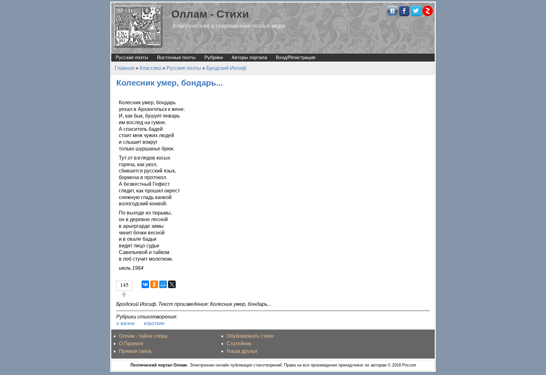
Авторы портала (249, 57)
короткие (154, 323)
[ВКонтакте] (145, 284)
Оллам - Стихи (210, 14)
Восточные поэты (176, 57)
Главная (124, 68)
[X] (172, 284)
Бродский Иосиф (226, 68)
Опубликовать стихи (250, 336)
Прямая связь (135, 351)
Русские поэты (132, 57)
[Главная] (138, 26)
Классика (150, 68)
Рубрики (213, 57)
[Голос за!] (124, 294)
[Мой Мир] (163, 284)
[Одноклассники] (154, 284)
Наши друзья (242, 351)
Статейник (239, 343)
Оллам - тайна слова (143, 336)
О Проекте (131, 343)
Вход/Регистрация (295, 57)
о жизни (125, 323)
